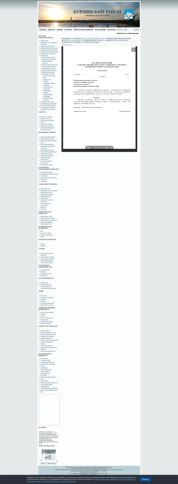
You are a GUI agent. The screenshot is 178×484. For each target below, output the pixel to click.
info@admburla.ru (83, 473)
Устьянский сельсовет (45, 433)
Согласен (145, 479)
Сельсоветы (49, 431)
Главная (41, 431)
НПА (55, 433)
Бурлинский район (97, 11)
